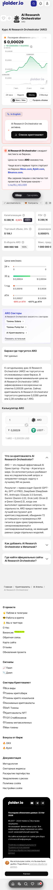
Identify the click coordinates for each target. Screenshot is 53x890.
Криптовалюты (22, 587)
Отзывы (7, 647)
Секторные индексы (14, 768)
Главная (8, 587)
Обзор (18, 195)
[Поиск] (34, 3)
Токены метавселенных (18, 722)
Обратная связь (12, 637)
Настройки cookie (12, 788)
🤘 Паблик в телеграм (15, 612)
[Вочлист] (32, 884)
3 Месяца (43, 95)
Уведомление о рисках (15, 778)
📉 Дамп (7, 672)
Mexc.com (26, 169)
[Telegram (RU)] (42, 803)
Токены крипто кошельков (19, 698)
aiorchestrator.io (13, 203)
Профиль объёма (40, 100)
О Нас (6, 627)
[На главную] (13, 884)
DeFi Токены (12, 707)
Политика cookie (12, 783)
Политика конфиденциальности (22, 845)
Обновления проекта (14, 652)
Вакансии (8, 632)
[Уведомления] (40, 3)
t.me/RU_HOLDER (17, 185)
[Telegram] (37, 803)
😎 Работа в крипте (13, 617)
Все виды (10, 688)
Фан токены (11, 727)
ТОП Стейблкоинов (15, 717)
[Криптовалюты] (19, 884)
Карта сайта (9, 642)
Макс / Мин (20, 100)
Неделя (20, 95)
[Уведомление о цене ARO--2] (9, 18)
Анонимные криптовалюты (20, 703)
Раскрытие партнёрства (16, 773)
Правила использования (19, 847)
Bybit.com (38, 169)
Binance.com (15, 172)
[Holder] (15, 803)
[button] (26, 884)
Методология (10, 763)
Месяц (32, 95)
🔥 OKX (7, 743)
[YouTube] (32, 803)
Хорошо (26, 874)
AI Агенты (38, 587)
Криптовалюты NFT (16, 712)
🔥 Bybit (7, 748)
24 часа (9, 95)
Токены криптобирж (16, 693)
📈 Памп (7, 667)
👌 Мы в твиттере (13, 622)
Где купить (32, 195)
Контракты (33, 203)
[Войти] (47, 3)
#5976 (28, 220)
